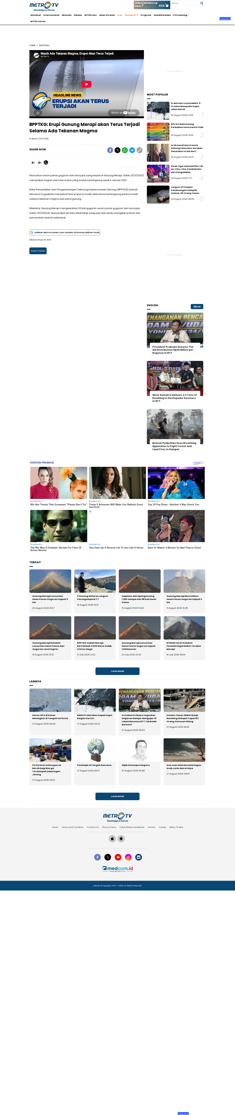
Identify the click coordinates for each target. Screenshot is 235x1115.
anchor (151, 827)
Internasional (51, 15)
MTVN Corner (38, 21)
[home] (117, 817)
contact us (93, 827)
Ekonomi (66, 15)
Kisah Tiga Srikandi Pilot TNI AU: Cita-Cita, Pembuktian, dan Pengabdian (187, 169)
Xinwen (78, 15)
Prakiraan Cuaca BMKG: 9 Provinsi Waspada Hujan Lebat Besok (185, 106)
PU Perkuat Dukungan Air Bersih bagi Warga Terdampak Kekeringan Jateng (46, 770)
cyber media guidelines (132, 827)
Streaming (180, 15)
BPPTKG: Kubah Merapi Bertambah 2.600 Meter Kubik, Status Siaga (94, 646)
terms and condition (73, 827)
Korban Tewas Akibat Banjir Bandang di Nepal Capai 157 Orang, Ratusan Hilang (183, 718)
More (197, 306)
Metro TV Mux (176, 827)
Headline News (162, 15)
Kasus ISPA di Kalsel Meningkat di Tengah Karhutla (50, 717)
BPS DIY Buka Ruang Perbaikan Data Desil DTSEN (187, 126)
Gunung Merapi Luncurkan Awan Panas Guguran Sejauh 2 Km (50, 599)
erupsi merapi (38, 250)
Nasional (35, 15)
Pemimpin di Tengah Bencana (94, 765)
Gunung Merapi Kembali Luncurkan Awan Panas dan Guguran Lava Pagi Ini (48, 646)
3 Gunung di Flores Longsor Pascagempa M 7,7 (92, 598)
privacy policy (109, 827)
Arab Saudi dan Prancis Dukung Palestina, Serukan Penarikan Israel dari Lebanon (187, 150)
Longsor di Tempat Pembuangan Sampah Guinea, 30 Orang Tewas (185, 190)
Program (146, 15)
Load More (117, 671)
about (55, 827)
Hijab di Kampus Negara (136, 765)
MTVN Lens (90, 15)
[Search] (201, 3)
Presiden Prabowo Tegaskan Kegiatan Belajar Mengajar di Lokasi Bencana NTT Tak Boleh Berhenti (139, 720)
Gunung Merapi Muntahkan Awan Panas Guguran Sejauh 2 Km (184, 599)
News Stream (107, 15)
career (162, 827)
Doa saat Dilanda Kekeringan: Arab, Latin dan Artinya (184, 767)
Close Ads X (225, 19)
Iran (119, 15)
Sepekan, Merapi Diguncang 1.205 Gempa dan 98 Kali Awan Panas (139, 599)
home (32, 45)
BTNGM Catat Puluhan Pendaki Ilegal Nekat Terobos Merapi (184, 646)
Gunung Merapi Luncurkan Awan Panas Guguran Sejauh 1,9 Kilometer (139, 646)
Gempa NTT (131, 15)
